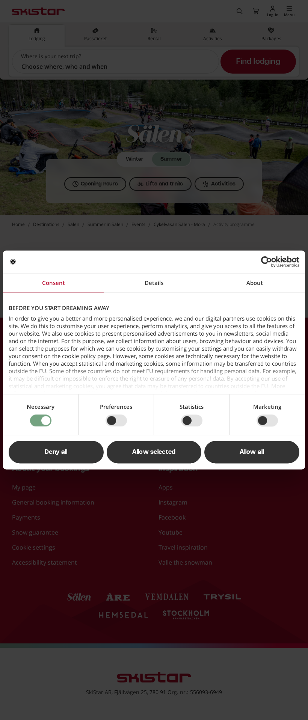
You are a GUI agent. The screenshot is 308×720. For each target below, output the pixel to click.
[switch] (116, 420)
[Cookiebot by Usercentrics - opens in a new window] (266, 261)
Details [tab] (154, 282)
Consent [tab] (53, 282)
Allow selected (153, 452)
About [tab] (254, 282)
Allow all (252, 452)
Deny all (56, 452)
